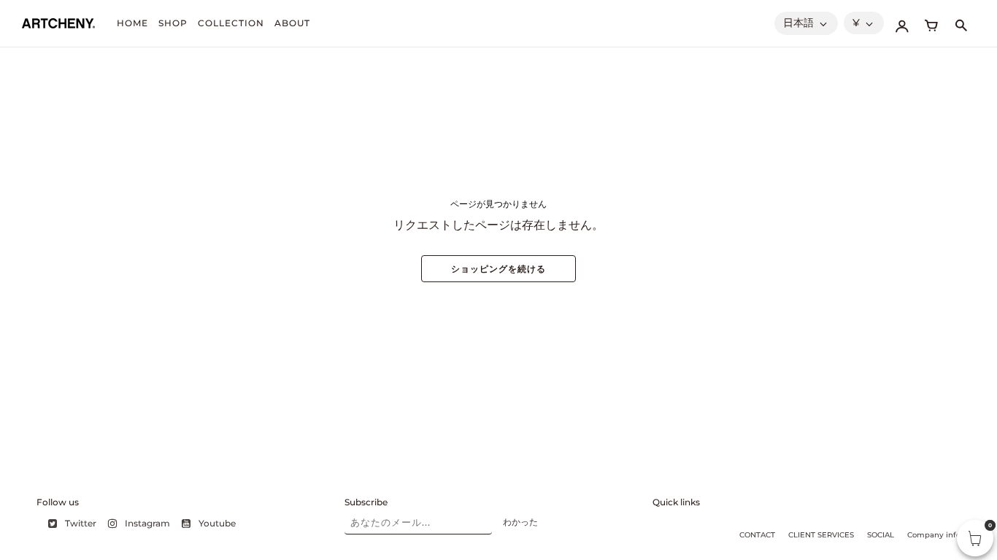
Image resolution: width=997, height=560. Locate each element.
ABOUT (292, 23)
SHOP (173, 23)
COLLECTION (231, 23)
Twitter (80, 523)
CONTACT (757, 535)
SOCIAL (880, 535)
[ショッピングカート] (931, 23)
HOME (132, 23)
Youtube (217, 523)
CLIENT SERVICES (821, 535)
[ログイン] (902, 23)
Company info (934, 535)
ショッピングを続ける (498, 268)
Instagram (147, 523)
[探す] (960, 23)
